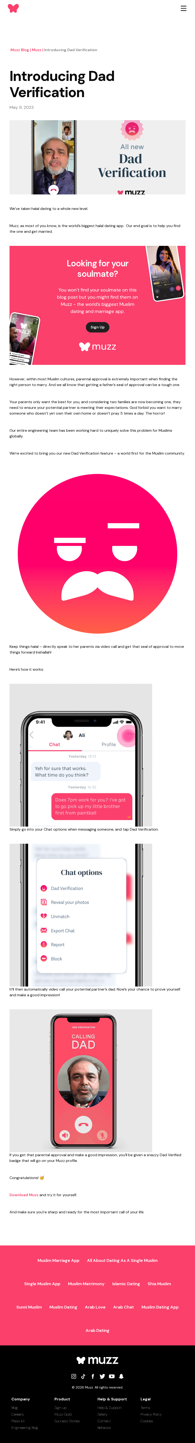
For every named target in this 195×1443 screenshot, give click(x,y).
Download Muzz (24, 1194)
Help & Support (110, 1407)
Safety (102, 1414)
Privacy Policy (151, 1414)
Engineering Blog (24, 1427)
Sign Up (98, 327)
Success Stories (67, 1420)
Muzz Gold (63, 1414)
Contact (104, 1420)
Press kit (18, 1420)
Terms (145, 1407)
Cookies (147, 1420)
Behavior (104, 1427)
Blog (14, 1407)
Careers (17, 1414)
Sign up (60, 1407)
